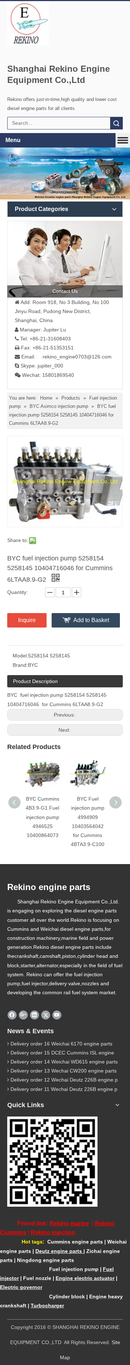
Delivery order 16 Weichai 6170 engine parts (61, 1044)
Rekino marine (69, 1223)
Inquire (27, 620)
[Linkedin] (34, 1015)
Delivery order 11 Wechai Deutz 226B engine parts (68, 1089)
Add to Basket (91, 620)
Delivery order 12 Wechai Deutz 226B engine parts (68, 1080)
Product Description (35, 681)
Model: (20, 656)
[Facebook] (12, 1015)
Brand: (20, 665)
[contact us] (65, 259)
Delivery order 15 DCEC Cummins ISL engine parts (68, 1053)
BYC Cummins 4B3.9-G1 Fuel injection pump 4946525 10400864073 (42, 817)
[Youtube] (56, 1015)
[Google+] (23, 1015)
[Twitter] (45, 1015)
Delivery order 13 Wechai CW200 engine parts (63, 1071)
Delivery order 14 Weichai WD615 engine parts (64, 1062)
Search (116, 123)
